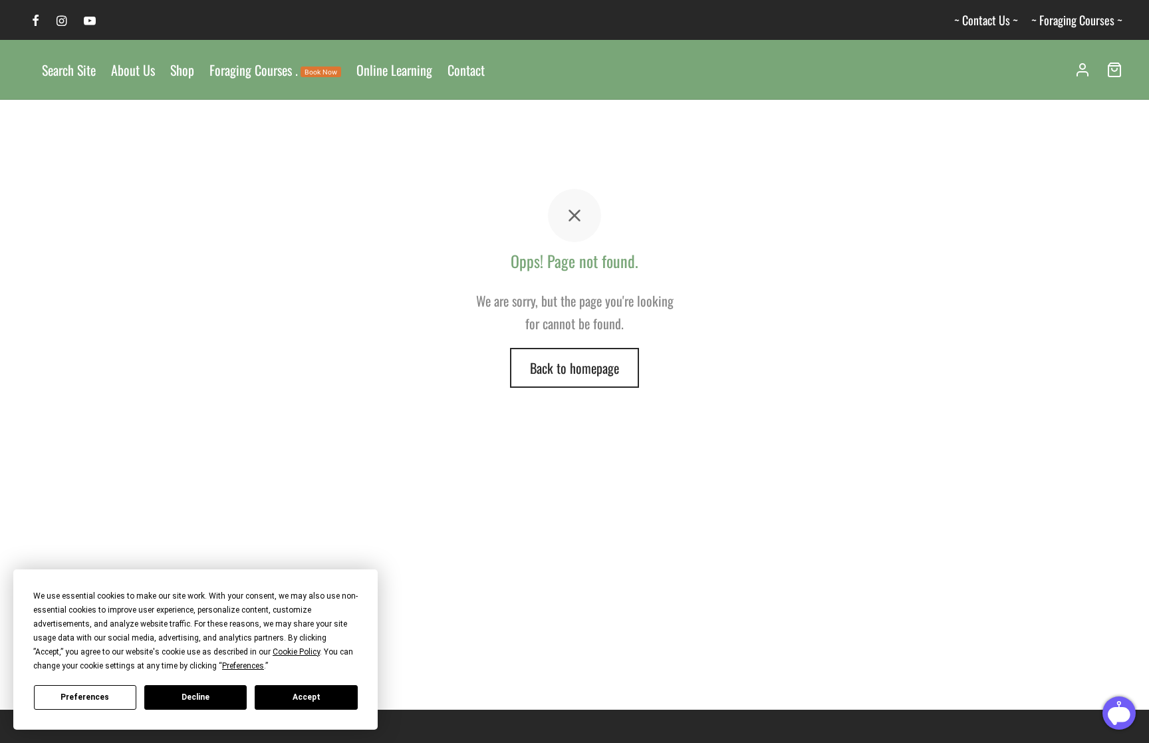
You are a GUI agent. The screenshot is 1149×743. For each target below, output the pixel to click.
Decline (195, 697)
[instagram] (61, 21)
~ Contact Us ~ (986, 20)
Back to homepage (574, 368)
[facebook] (36, 21)
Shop (182, 70)
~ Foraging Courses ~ (1076, 20)
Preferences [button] (243, 665)
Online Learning (394, 70)
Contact (466, 70)
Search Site (69, 70)
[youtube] (89, 21)
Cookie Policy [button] (296, 652)
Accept (306, 697)
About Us (133, 70)
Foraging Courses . (273, 70)
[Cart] (1114, 70)
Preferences (85, 697)
